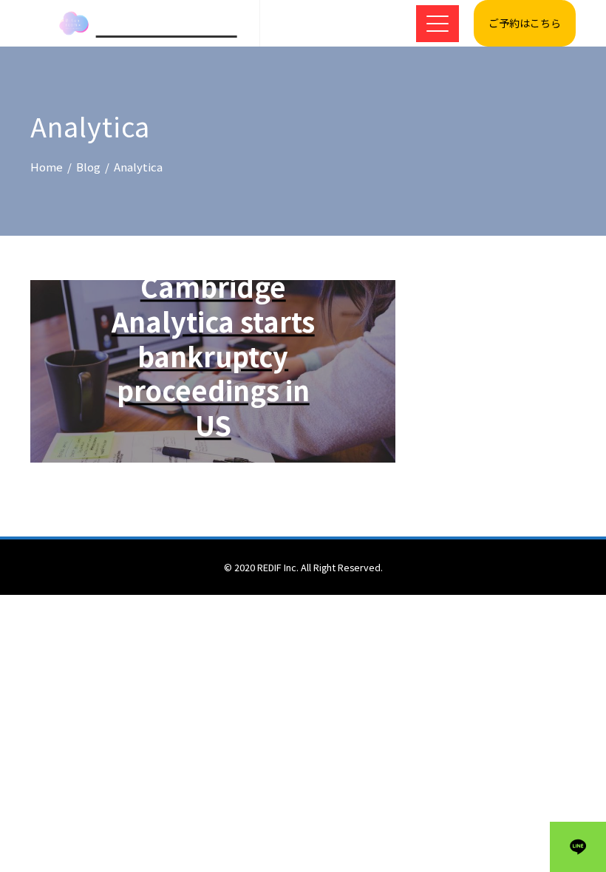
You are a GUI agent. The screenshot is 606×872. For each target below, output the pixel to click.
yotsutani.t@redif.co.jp (208, 472)
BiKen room (166, 24)
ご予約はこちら (524, 23)
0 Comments (246, 488)
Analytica (208, 254)
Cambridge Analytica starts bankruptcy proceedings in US (213, 355)
